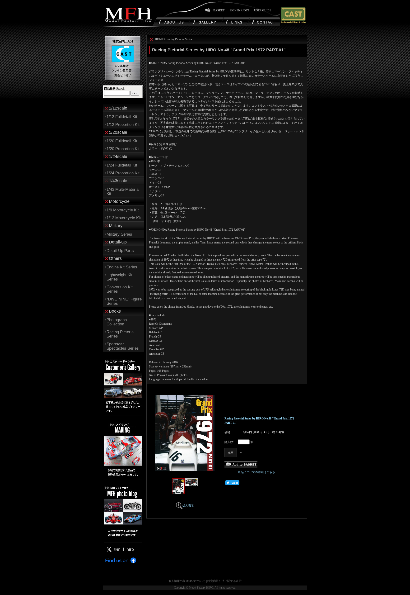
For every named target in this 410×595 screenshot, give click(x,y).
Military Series (119, 234)
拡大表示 (188, 505)
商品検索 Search (114, 88)
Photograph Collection (117, 322)
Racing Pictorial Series (121, 334)
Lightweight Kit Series (119, 277)
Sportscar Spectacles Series (123, 346)
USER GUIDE (262, 10)
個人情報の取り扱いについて (186, 581)
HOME (159, 39)
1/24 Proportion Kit (123, 173)
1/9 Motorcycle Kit (123, 210)
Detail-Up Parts (120, 250)
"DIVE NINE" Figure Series (124, 301)
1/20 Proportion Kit (123, 149)
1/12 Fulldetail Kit (122, 116)
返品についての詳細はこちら (256, 472)
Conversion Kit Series (120, 289)
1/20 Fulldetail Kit (122, 141)
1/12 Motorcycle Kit (124, 218)
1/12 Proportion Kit (123, 124)
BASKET (218, 10)
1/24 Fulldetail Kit (122, 165)
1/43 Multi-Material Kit (123, 191)
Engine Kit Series (122, 267)
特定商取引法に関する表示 (224, 581)
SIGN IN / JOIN (239, 10)
